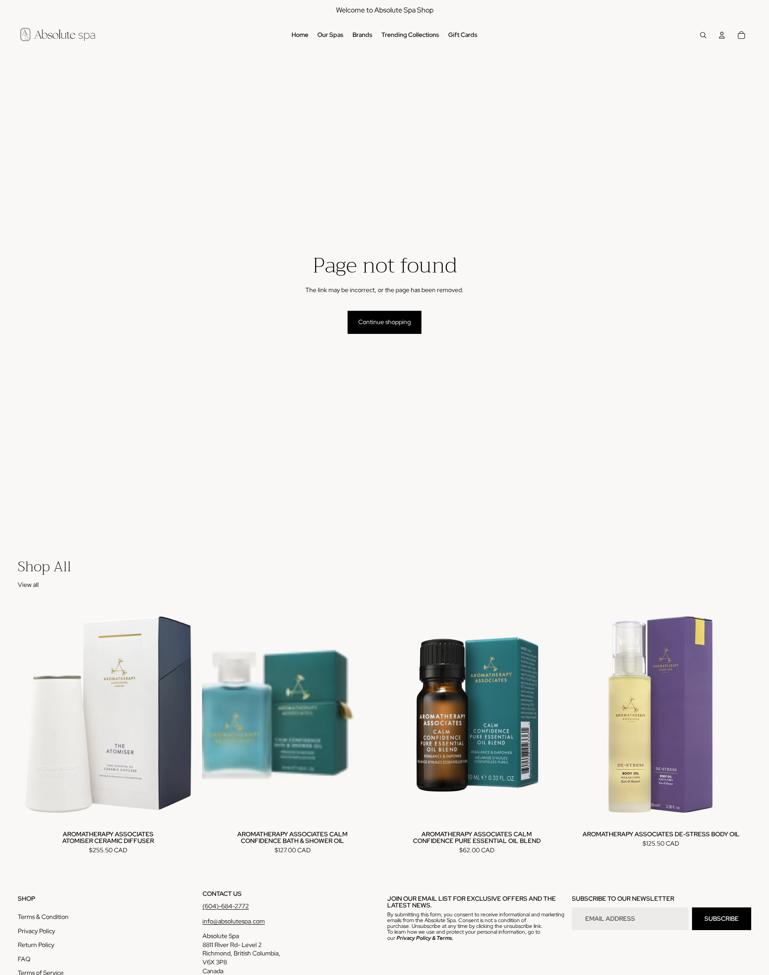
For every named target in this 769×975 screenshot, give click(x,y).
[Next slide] (369, 714)
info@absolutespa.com (233, 921)
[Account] (722, 35)
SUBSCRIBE (721, 919)
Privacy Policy (36, 931)
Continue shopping (384, 322)
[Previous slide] (215, 714)
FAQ (24, 959)
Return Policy (36, 945)
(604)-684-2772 (225, 906)
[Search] (703, 35)
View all (28, 585)
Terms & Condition (43, 917)
